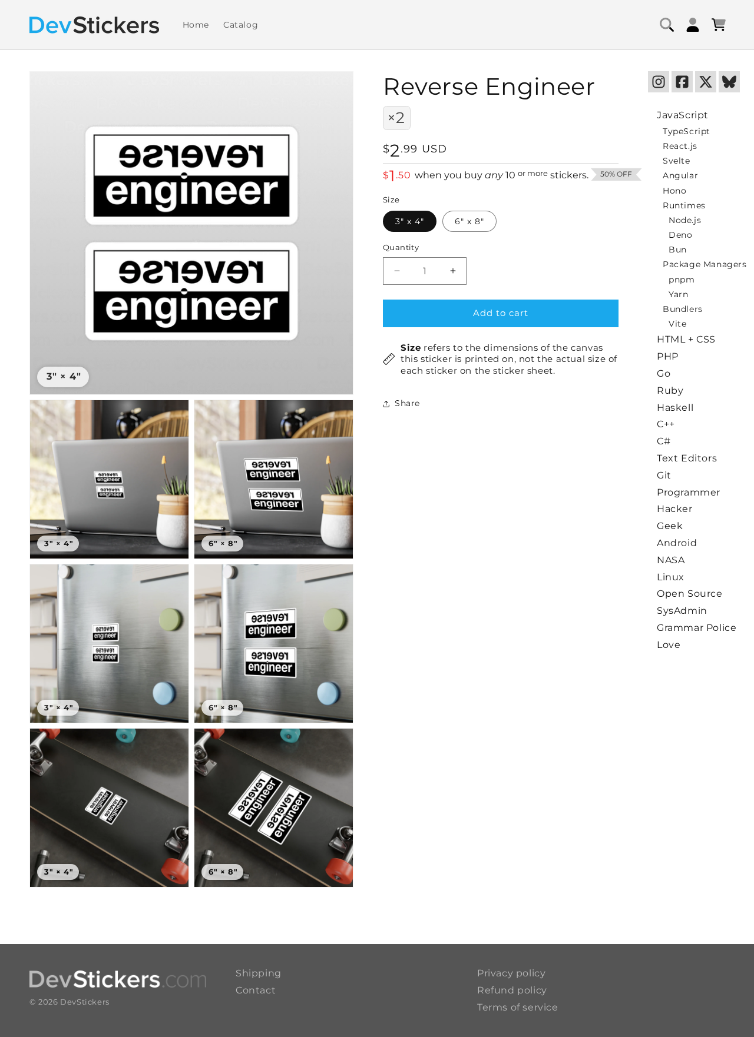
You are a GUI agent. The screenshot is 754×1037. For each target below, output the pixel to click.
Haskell (675, 407)
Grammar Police (696, 627)
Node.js (685, 220)
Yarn (678, 294)
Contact (256, 990)
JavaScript (683, 115)
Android (677, 543)
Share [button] (407, 403)
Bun (678, 249)
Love (668, 644)
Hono (674, 190)
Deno (680, 235)
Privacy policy (511, 973)
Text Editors (687, 458)
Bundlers (683, 309)
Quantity (401, 247)
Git (664, 475)
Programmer (688, 492)
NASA (670, 560)
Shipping (259, 973)
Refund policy (512, 990)
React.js (680, 146)
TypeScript (686, 131)
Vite (677, 323)
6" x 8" (469, 221)
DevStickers (85, 1001)
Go (663, 373)
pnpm (682, 279)
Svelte (676, 160)
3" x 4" (409, 221)
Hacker (675, 508)
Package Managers (705, 264)
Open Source (690, 593)
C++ (666, 424)
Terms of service (517, 1007)
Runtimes (684, 205)
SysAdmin (682, 610)
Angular (680, 175)
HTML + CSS (686, 339)
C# (663, 441)
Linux (670, 577)
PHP (668, 356)
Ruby (670, 390)
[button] (667, 25)
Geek (670, 525)
